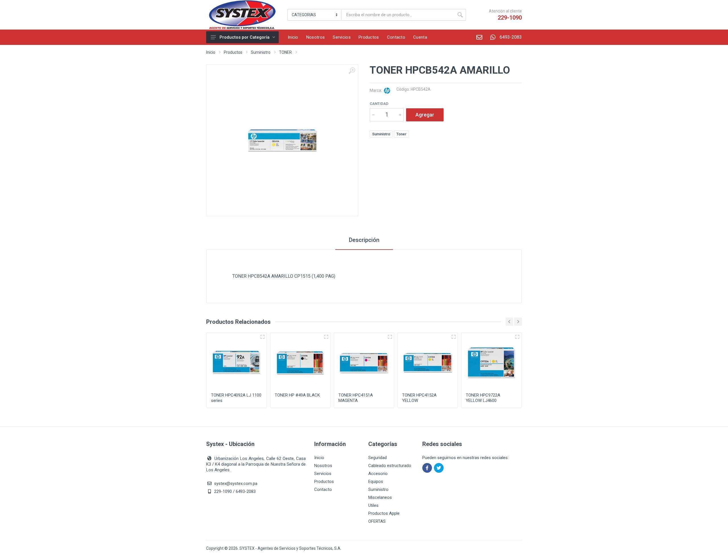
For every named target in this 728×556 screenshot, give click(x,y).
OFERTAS (377, 521)
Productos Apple (384, 513)
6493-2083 (511, 37)
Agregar (424, 115)
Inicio (210, 52)
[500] (326, 337)
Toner (401, 134)
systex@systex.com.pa (235, 483)
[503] (453, 337)
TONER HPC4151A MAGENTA (355, 398)
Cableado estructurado (389, 465)
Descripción (364, 239)
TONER (285, 52)
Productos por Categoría (245, 37)
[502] (390, 337)
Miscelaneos (380, 497)
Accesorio (378, 473)
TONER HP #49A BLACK (297, 395)
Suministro (260, 52)
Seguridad (377, 457)
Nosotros (323, 465)
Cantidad (379, 103)
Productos (233, 52)
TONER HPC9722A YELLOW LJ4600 (483, 398)
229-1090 (510, 17)
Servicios (322, 473)
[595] (517, 337)
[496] (262, 337)
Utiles (373, 505)
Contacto (323, 489)
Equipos (375, 481)
